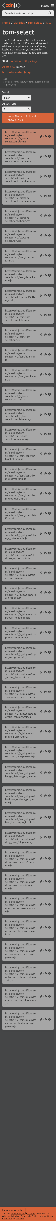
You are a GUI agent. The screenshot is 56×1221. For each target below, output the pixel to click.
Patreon (20, 1218)
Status (45, 5)
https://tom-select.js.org (16, 72)
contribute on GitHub (23, 1213)
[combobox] (16, 97)
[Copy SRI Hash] (49, 136)
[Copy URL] (41, 136)
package (32, 61)
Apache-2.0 (9, 66)
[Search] (49, 13)
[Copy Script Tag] (45, 136)
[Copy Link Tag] (45, 156)
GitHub (17, 61)
